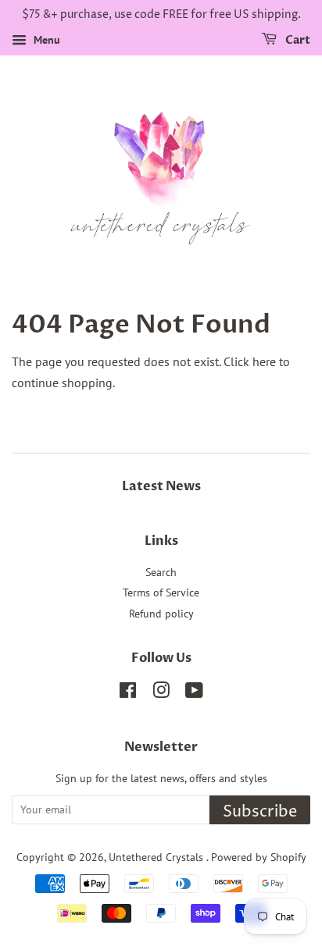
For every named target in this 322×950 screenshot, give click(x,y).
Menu (45, 40)
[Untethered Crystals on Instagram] (161, 693)
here (264, 361)
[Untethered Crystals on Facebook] (128, 693)
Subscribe (260, 812)
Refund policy (161, 614)
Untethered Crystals (157, 857)
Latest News (161, 486)
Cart (296, 40)
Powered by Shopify (258, 857)
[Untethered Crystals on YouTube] (194, 693)
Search (161, 572)
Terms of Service (161, 592)
